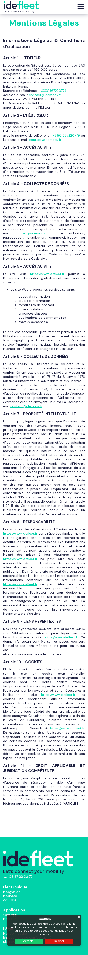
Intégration (11, 892)
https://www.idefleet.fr (67, 728)
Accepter (28, 941)
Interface (10, 896)
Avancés (9, 900)
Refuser (59, 941)
